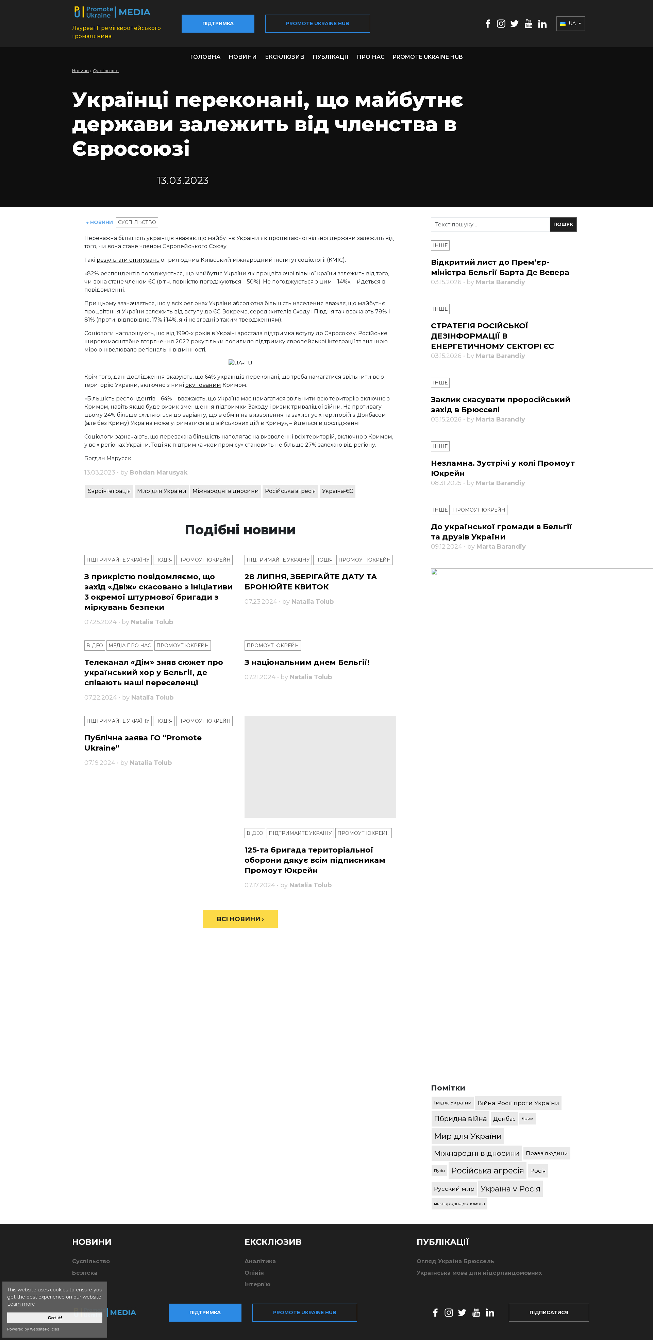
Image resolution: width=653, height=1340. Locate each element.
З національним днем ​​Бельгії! (307, 662)
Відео (94, 645)
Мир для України (161, 491)
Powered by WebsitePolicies (33, 1329)
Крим (527, 1118)
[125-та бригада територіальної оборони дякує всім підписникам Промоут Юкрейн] (321, 767)
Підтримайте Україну (118, 560)
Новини (243, 57)
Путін (439, 1170)
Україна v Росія (510, 1188)
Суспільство (106, 70)
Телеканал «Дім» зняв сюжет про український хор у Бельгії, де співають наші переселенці (153, 672)
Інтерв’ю (257, 1284)
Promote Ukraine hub (317, 23)
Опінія (254, 1273)
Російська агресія (290, 491)
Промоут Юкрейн (204, 560)
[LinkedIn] (542, 23)
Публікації (331, 57)
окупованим (203, 385)
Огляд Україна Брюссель (455, 1261)
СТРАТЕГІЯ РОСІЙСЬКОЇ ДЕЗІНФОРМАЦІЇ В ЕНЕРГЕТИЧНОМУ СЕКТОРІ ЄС (492, 336)
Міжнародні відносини (225, 491)
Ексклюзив (284, 57)
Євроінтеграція (109, 491)
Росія (538, 1170)
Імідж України (452, 1102)
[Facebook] (488, 23)
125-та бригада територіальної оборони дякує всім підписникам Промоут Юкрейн (315, 860)
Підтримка (218, 23)
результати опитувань (128, 260)
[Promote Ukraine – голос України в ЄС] (110, 1312)
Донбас (504, 1118)
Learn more (21, 1304)
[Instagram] (501, 23)
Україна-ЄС (337, 491)
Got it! (55, 1317)
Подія (164, 560)
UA (572, 23)
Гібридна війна (460, 1118)
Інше (440, 245)
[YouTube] (528, 23)
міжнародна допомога (459, 1203)
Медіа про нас (129, 645)
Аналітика (260, 1261)
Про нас (371, 57)
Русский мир (454, 1188)
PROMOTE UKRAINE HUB (428, 57)
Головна (205, 57)
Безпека (84, 1273)
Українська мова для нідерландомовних (479, 1273)
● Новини (100, 222)
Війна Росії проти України (518, 1102)
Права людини (547, 1153)
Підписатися (549, 1312)
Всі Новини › (240, 919)
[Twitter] (514, 23)
